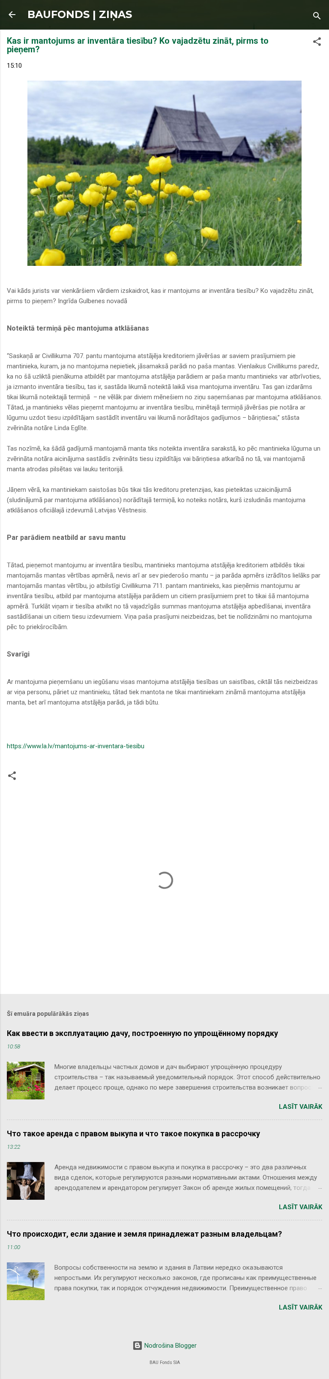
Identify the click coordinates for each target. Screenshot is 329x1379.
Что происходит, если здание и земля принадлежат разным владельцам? (144, 1233)
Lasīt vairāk (300, 1107)
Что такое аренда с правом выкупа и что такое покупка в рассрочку (133, 1133)
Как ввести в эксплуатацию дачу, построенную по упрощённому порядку (142, 1033)
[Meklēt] (317, 17)
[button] (317, 43)
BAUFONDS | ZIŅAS (79, 14)
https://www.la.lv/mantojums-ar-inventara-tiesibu (75, 746)
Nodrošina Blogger (170, 1345)
